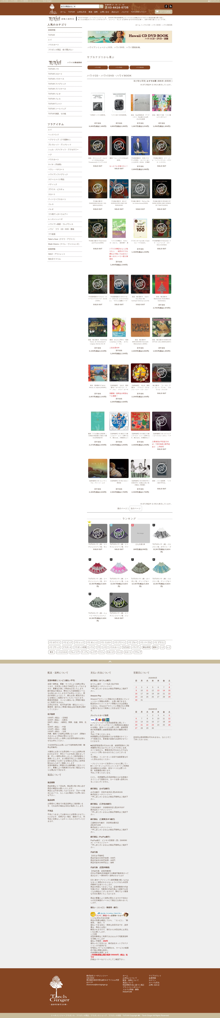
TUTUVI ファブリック (57, 84)
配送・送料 (93, 12)
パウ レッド (79, 642)
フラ (99, 647)
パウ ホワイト (54, 642)
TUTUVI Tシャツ (55, 104)
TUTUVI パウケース (56, 79)
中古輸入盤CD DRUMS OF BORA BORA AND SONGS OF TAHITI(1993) (162, 203)
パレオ (51, 209)
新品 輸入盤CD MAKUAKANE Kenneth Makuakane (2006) (140, 342)
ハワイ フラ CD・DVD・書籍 (61, 229)
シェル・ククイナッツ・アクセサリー (63, 149)
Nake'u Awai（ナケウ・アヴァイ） (62, 239)
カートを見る (165, 12)
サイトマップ (214, 1)
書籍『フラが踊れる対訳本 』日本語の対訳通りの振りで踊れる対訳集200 (97, 435)
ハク (50, 154)
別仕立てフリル (54, 259)
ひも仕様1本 (140, 544)
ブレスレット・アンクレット (59, 144)
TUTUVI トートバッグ (57, 109)
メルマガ (124, 12)
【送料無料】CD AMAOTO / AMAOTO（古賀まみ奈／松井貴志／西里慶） (140, 483)
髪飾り (155, 647)
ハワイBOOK (140, 67)
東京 (51, 652)
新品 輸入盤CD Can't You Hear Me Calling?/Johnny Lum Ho (140, 298)
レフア (94, 652)
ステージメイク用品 (56, 179)
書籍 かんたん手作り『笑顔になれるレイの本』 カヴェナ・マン (119, 342)
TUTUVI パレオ (54, 94)
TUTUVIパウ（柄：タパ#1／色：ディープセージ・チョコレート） (140, 581)
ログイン (152, 980)
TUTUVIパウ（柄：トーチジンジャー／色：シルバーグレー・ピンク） (119, 581)
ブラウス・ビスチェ (56, 189)
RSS (124, 992)
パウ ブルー (132, 642)
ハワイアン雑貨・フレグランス (60, 224)
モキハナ (110, 652)
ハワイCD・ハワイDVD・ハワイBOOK (157, 25)
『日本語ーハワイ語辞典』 (97, 115)
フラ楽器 (51, 234)
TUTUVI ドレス (54, 99)
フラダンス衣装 (80, 647)
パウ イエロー (106, 642)
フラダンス (67, 647)
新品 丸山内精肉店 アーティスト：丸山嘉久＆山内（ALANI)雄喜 (140, 117)
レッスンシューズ (55, 219)
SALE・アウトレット (56, 254)
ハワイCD (97, 67)
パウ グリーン (119, 642)
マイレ (101, 652)
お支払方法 (81, 12)
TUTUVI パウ (53, 69)
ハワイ (91, 647)
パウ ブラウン (159, 642)
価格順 (161, 81)
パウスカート (53, 45)
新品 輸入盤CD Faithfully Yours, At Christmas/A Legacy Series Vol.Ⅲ (97, 342)
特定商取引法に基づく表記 (133, 985)
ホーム (63, 12)
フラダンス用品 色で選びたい (60, 50)
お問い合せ (104, 12)
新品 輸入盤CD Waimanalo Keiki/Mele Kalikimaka (162, 298)
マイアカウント (155, 976)
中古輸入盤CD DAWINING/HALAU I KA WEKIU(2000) (97, 203)
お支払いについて (130, 978)
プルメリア (74, 652)
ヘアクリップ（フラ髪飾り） (59, 140)
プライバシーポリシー (132, 987)
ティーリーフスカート (57, 199)
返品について (128, 983)
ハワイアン (136, 647)
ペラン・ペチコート (56, 169)
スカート (51, 194)
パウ (105, 647)
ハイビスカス (62, 652)
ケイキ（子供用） (55, 164)
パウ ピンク (67, 642)
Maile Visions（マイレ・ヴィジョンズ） (64, 244)
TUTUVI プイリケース (57, 89)
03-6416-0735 (118, 7)
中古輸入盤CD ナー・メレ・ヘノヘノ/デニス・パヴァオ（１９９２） (161, 160)
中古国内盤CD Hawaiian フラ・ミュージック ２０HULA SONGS (162, 243)
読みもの (115, 12)
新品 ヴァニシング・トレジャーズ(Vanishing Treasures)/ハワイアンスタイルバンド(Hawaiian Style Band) (97, 162)
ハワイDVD (119, 67)
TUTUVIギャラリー (138, 12)
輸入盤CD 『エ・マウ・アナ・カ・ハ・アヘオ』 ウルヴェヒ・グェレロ (161, 387)
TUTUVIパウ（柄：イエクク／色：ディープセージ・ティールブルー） (161, 581)
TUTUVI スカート (55, 74)
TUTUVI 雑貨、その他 (57, 114)
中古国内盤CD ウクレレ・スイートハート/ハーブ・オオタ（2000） (97, 298)
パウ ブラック (54, 647)
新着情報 (51, 30)
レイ (50, 40)
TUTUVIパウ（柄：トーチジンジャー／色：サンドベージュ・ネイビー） (97, 546)
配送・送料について (131, 980)
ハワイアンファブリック (58, 174)
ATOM (129, 992)
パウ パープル (145, 642)
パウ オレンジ (92, 642)
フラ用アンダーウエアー (58, 214)
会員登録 (152, 978)
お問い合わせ (154, 985)
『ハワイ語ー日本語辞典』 (119, 115)
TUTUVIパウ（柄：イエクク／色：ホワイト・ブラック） (161, 546)
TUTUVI (71, 12)
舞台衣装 (146, 647)
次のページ (136, 508)
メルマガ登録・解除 (131, 989)
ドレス (51, 204)
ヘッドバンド (53, 135)
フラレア (137, 652)
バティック (52, 184)
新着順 (168, 81)
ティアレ (85, 652)
